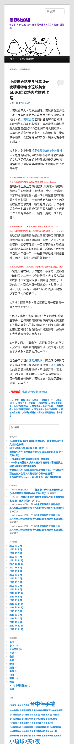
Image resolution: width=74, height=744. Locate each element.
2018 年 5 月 (15, 618)
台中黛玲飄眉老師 (37, 731)
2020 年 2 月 (15, 585)
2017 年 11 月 (16, 629)
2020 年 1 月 (15, 589)
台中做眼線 (14, 710)
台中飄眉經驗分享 (41, 727)
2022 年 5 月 (15, 553)
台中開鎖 (13, 649)
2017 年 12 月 (16, 625)
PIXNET (12, 705)
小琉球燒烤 (37, 409)
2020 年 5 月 (15, 578)
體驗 (11, 681)
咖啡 (11, 656)
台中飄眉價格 (23, 723)
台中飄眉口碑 (35, 723)
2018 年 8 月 (15, 611)
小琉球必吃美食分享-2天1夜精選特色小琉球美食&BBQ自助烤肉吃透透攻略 (30, 89)
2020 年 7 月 (15, 571)
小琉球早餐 (35, 406)
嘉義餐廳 (57, 735)
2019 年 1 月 (15, 600)
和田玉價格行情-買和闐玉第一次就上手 (28, 448)
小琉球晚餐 (48, 406)
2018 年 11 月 (16, 603)
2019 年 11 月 (16, 593)
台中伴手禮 (42, 703)
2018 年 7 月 (15, 614)
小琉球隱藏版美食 (46, 412)
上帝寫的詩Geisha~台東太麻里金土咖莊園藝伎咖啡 (35, 477)
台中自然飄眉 (15, 718)
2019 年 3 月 (15, 596)
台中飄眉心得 (47, 723)
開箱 (11, 674)
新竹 (11, 663)
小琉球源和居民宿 (22, 409)
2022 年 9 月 (15, 545)
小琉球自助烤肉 (29, 412)
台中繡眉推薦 (43, 714)
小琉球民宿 (27, 119)
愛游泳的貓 (19, 20)
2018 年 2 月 (15, 622)
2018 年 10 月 (16, 607)
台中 (11, 645)
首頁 (12, 59)
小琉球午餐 (42, 403)
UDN (19, 705)
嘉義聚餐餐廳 (47, 735)
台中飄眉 (13, 723)
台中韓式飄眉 (39, 718)
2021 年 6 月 (15, 567)
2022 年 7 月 (15, 549)
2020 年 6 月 (15, 574)
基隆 (11, 660)
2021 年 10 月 (16, 564)
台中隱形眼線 (27, 718)
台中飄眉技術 (15, 727)
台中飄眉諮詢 (15, 731)
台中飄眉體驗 (20, 685)
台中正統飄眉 (57, 710)
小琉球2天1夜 (46, 400)
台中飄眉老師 (55, 727)
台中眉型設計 (15, 714)
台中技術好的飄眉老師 (41, 710)
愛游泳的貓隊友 (26, 59)
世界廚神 (25, 705)
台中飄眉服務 (27, 727)
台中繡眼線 (55, 714)
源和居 (55, 365)
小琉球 (35, 400)
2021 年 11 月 (16, 560)
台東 (11, 652)
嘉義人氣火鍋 (51, 731)
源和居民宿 (36, 360)
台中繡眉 (33, 714)
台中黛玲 (25, 731)
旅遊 (17, 400)
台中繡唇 (25, 714)
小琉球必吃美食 (21, 406)
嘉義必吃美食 (25, 735)
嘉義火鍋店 (36, 735)
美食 (23, 400)
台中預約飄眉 (51, 718)
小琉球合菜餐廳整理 (34, 392)
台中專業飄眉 (25, 710)
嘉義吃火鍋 (14, 735)
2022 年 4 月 (15, 556)
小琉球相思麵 (51, 409)
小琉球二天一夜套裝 (25, 403)
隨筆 (11, 678)
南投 (11, 642)
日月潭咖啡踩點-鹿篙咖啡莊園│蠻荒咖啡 (29, 458)
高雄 (11, 689)
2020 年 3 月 (15, 582)
